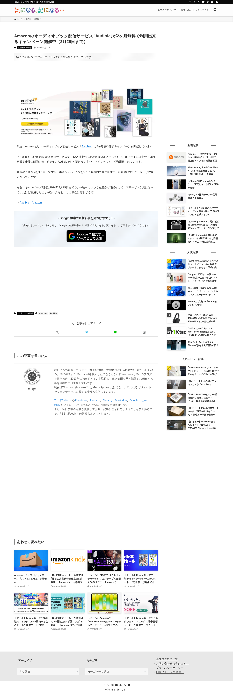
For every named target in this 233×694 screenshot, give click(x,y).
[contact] (216, 2)
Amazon (43, 313)
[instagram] (199, 2)
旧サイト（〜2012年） (170, 672)
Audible (86, 146)
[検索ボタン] (215, 10)
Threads (95, 400)
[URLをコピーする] (144, 332)
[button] (28, 332)
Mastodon (121, 400)
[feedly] (208, 2)
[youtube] (203, 2)
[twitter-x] (194, 2)
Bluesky (107, 400)
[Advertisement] (86, 74)
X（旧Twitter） (63, 400)
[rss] (212, 2)
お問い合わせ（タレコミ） (172, 663)
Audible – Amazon (31, 202)
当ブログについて (167, 659)
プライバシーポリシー (169, 667)
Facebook (81, 400)
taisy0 (32, 389)
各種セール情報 (24, 48)
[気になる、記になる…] (39, 10)
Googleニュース (139, 400)
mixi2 (57, 404)
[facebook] (190, 2)
